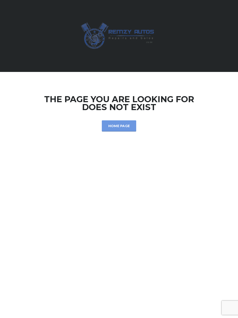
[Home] (119, 35)
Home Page (119, 126)
